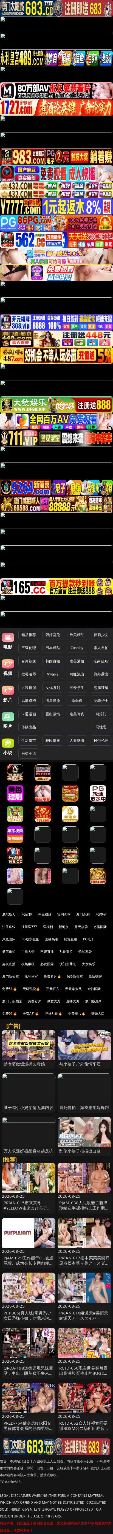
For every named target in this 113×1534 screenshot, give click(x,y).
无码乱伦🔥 (31, 988)
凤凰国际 (9, 939)
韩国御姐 (53, 661)
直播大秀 (73, 1001)
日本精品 (53, 647)
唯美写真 (77, 713)
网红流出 (77, 674)
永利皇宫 (31, 976)
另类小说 (28, 753)
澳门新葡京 (68, 964)
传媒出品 (28, 726)
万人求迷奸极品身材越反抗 (28, 1151)
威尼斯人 (9, 914)
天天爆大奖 (73, 988)
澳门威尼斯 (93, 1001)
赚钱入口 (98, 1013)
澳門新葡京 (10, 976)
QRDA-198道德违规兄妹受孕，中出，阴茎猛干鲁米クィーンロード (28, 1373)
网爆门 (101, 713)
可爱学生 (77, 687)
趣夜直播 (9, 964)
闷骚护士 (101, 700)
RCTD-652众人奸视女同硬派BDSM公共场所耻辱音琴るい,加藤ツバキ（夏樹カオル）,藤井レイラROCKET (84, 1431)
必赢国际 (100, 926)
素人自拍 (101, 647)
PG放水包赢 (30, 939)
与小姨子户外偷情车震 (80, 1064)
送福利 (48, 926)
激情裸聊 (95, 976)
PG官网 (27, 914)
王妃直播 (47, 951)
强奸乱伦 (53, 634)
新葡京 (64, 926)
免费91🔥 (9, 1013)
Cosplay (77, 647)
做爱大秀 (54, 1001)
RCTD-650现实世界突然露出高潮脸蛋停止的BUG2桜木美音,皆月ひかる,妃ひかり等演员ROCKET (83, 1376)
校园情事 (53, 740)
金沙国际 (94, 988)
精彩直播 (70, 939)
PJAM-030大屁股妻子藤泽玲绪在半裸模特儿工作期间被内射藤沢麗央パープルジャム (84, 1210)
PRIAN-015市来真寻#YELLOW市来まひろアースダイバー (28, 1208)
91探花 (52, 674)
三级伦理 (28, 647)
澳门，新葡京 (12, 1001)
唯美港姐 (77, 661)
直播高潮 (51, 939)
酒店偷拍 (9, 951)
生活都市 (28, 740)
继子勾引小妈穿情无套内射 (28, 1107)
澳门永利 (83, 914)
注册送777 (29, 926)
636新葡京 (75, 976)
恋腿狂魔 (101, 687)
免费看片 (34, 1001)
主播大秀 (28, 951)
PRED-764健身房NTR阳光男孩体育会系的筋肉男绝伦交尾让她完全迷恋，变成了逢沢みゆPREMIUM (28, 1431)
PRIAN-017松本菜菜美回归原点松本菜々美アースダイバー (84, 1263)
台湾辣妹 (28, 661)
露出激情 (53, 713)
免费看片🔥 (52, 976)
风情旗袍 (28, 700)
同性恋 (101, 726)
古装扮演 (28, 687)
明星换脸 (53, 700)
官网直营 (64, 914)
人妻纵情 (77, 740)
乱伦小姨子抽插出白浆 (80, 1151)
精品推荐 (28, 634)
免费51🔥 (9, 988)
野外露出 (101, 674)
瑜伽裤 (77, 700)
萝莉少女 (101, 634)
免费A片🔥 (31, 1013)
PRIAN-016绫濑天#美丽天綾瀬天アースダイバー (83, 1315)
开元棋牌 (45, 914)
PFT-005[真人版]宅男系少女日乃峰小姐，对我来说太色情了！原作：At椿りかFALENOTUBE (28, 1321)
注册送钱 (9, 926)
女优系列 (53, 687)
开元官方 (53, 988)
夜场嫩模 (28, 964)
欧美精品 (77, 634)
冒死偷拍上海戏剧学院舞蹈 (84, 1107)
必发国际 (47, 964)
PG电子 (101, 914)
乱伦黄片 (66, 951)
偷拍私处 (85, 951)
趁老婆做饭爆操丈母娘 (24, 1064)
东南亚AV (101, 661)
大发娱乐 (88, 964)
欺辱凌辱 (28, 674)
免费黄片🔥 (77, 1013)
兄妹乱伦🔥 (54, 1013)
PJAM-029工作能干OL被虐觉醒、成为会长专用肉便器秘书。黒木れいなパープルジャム (28, 1265)
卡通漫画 (28, 713)
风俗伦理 (101, 740)
